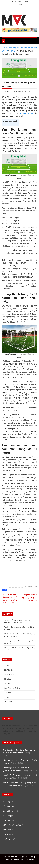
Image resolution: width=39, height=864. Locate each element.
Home (20, 4)
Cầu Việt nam (9, 674)
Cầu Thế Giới (9, 670)
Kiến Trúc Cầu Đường (12, 688)
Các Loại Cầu (9, 665)
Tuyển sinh (8, 702)
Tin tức (4, 589)
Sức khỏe (7, 693)
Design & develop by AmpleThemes (19, 859)
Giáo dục (7, 683)
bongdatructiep (26, 113)
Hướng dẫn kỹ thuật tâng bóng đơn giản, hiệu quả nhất (29, 597)
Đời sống (7, 679)
